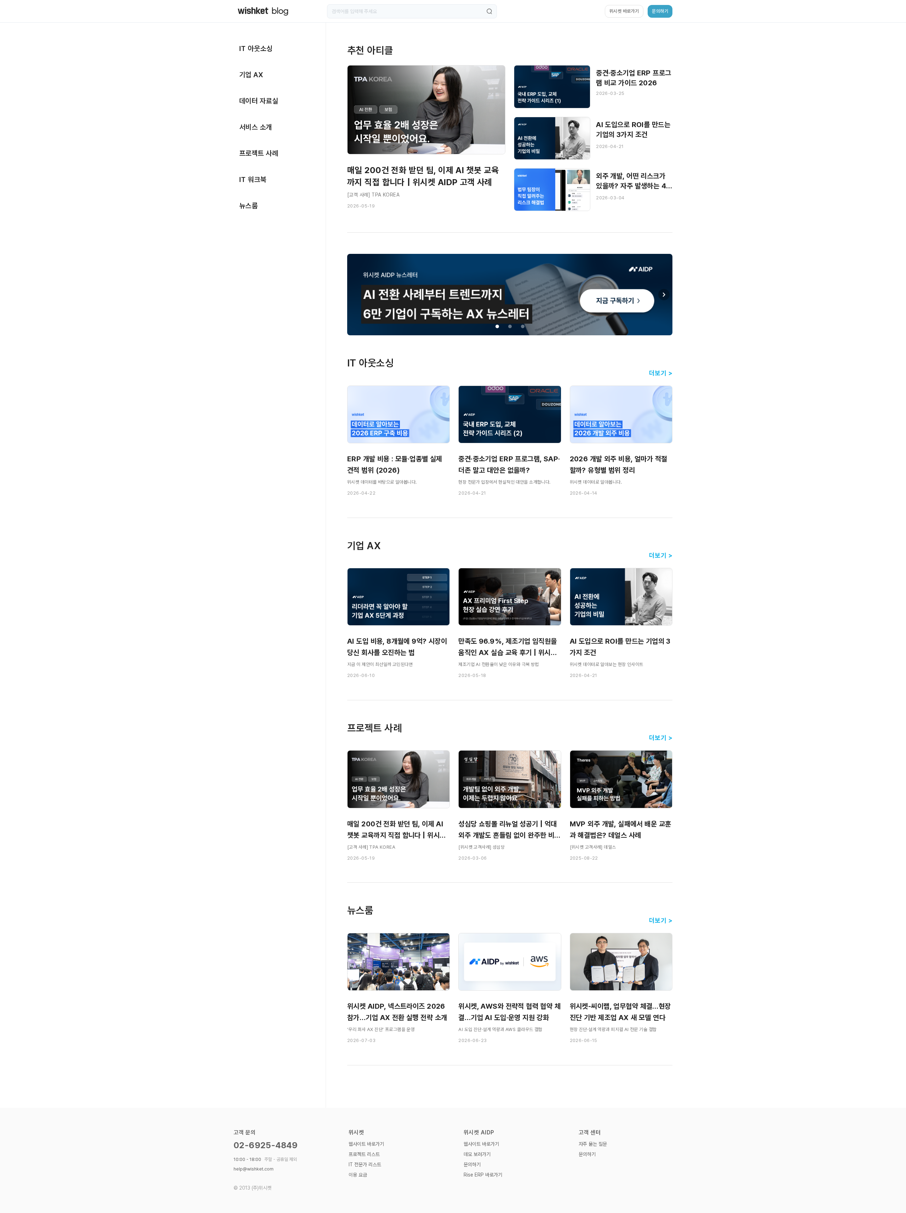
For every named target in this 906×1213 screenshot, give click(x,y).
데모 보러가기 (477, 1154)
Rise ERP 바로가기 (483, 1175)
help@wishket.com (254, 1169)
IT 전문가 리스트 (365, 1164)
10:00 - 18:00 (265, 1159)
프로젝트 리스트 (364, 1154)
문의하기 (472, 1164)
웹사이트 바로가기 (366, 1144)
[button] (664, 294)
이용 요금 (358, 1175)
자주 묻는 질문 (593, 1144)
